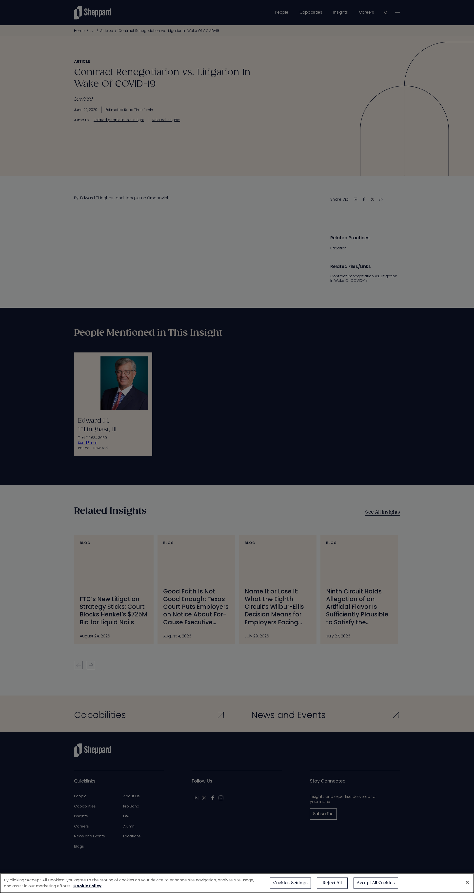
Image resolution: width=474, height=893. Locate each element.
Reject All (332, 883)
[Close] (467, 882)
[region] (237, 883)
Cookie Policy (87, 886)
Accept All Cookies (376, 883)
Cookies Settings (290, 883)
